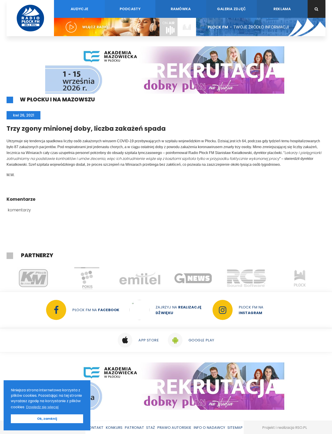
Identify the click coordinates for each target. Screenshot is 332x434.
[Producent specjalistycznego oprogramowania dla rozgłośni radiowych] (193, 278)
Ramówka (181, 9)
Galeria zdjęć (231, 9)
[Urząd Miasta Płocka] (299, 278)
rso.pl (301, 427)
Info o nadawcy (209, 427)
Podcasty (130, 9)
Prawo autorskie (174, 427)
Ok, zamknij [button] (47, 418)
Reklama (282, 9)
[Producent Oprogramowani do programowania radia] (246, 278)
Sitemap (235, 427)
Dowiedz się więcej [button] (42, 407)
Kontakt (95, 427)
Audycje (79, 9)
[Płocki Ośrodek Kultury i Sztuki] (86, 278)
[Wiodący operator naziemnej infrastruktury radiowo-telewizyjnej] (139, 278)
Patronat (134, 427)
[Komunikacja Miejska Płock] (33, 278)
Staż (150, 427)
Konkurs (114, 427)
